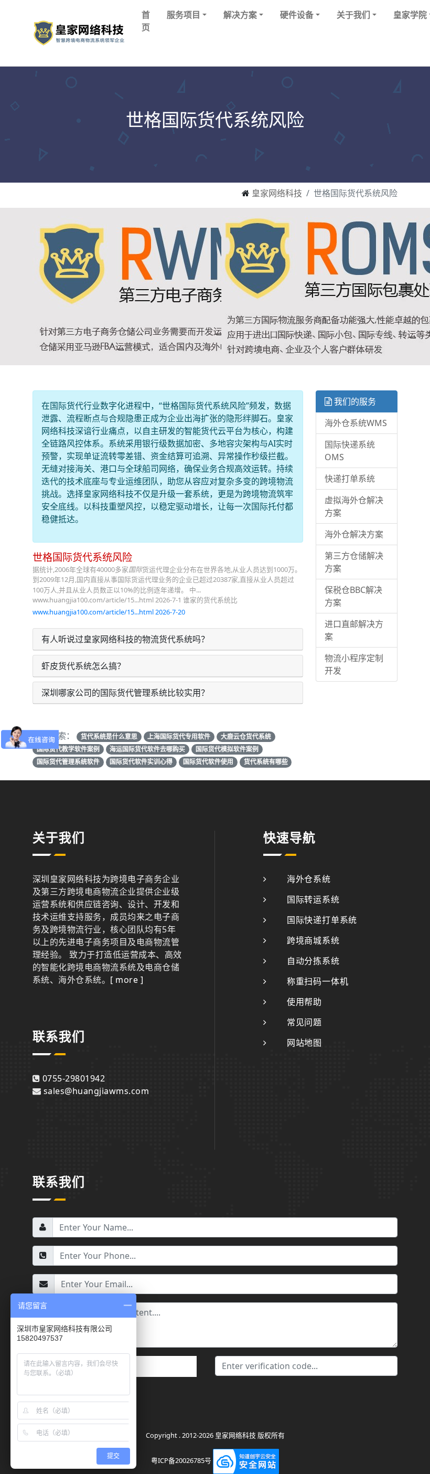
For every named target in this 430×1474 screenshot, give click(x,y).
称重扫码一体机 (317, 981)
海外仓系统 (309, 879)
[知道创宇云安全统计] (246, 1461)
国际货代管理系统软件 (68, 761)
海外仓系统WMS (356, 423)
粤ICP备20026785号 (181, 1461)
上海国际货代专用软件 (178, 736)
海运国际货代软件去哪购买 (147, 749)
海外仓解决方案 (354, 534)
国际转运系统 (313, 899)
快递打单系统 (350, 478)
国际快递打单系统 (322, 920)
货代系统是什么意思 (109, 736)
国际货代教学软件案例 (68, 749)
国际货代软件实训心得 (141, 761)
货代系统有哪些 (266, 761)
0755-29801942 (73, 1078)
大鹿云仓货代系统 (246, 736)
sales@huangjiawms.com (96, 1091)
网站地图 (304, 1042)
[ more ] (126, 979)
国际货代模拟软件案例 (227, 749)
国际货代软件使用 (208, 761)
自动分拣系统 (313, 961)
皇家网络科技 (277, 193)
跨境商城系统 (313, 940)
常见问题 (304, 1022)
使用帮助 (304, 1002)
